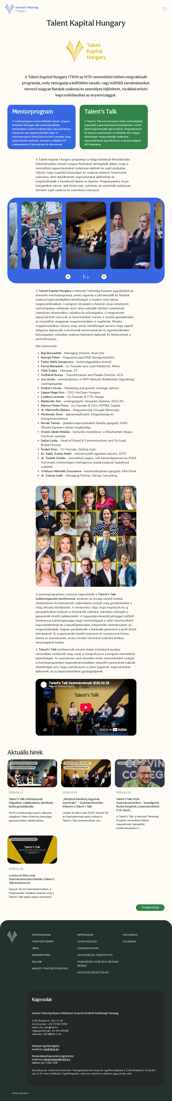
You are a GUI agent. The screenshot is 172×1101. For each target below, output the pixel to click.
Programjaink (41, 934)
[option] (41, 127)
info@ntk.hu (51, 1027)
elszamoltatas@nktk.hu (57, 1059)
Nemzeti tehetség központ (50, 968)
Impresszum (85, 934)
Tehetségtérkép (43, 941)
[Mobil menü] (165, 8)
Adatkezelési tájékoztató (95, 955)
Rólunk (37, 961)
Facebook (129, 941)
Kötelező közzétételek (93, 972)
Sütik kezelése (87, 941)
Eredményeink (41, 955)
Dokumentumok (87, 948)
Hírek (35, 948)
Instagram (130, 934)
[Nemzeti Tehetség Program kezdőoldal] (26, 9)
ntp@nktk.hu (51, 1049)
